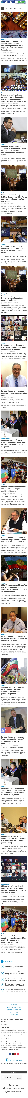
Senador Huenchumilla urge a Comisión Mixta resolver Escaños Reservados (14, 393)
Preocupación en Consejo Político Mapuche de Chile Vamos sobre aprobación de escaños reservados (14, 198)
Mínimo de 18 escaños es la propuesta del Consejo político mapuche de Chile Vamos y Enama (13, 249)
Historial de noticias (14, 1007)
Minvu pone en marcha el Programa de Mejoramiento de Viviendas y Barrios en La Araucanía (15, 973)
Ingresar (15, 1014)
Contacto (14, 1005)
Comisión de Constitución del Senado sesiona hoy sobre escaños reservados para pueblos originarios (12, 690)
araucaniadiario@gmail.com (15, 1091)
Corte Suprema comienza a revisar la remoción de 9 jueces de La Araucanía (15, 990)
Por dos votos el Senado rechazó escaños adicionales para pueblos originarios (14, 489)
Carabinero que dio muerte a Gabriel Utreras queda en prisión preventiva (15, 979)
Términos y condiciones (14, 1010)
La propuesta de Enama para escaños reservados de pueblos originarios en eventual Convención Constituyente (13, 939)
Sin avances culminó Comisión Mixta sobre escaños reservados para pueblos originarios (13, 347)
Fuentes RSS (14, 1012)
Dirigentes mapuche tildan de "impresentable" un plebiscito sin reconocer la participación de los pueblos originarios (13, 791)
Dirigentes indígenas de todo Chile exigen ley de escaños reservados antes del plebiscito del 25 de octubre (13, 889)
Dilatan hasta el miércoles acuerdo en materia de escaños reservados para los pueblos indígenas (13, 443)
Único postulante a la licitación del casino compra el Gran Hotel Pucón (14, 984)
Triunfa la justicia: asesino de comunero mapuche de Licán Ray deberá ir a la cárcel (14, 966)
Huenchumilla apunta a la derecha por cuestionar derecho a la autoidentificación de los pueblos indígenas (13, 839)
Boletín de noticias (14, 1060)
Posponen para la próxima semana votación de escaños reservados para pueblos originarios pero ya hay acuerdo (13, 98)
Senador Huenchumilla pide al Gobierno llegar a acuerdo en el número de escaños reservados (13, 539)
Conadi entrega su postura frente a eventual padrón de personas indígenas (12, 298)
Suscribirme (14, 1072)
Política (3, 39)
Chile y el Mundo (5, 294)
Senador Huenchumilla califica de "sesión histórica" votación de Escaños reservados (14, 638)
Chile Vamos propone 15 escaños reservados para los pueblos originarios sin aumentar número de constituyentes (14, 588)
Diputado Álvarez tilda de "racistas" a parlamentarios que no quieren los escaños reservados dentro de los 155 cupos (13, 150)
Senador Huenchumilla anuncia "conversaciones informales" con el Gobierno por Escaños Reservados (13, 740)
